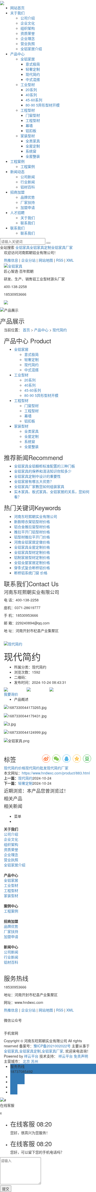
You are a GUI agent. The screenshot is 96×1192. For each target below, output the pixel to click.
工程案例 (17, 161)
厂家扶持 (27, 202)
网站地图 (46, 260)
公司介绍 (27, 17)
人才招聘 (17, 212)
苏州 (34, 1061)
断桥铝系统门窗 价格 (30, 572)
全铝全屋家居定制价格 (32, 562)
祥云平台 (31, 1056)
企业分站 (28, 260)
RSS (59, 260)
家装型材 (27, 135)
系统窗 (31, 151)
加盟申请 (27, 207)
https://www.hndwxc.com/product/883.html (56, 772)
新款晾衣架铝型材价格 (32, 521)
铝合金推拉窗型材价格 (32, 526)
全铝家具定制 (40, 247)
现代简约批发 (36, 767)
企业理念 (27, 38)
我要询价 (11, 694)
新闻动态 (17, 171)
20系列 (31, 89)
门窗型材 (33, 115)
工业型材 (27, 84)
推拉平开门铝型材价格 (32, 531)
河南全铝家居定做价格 (32, 542)
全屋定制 (33, 145)
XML (70, 260)
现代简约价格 (14, 767)
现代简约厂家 (57, 767)
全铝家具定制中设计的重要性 (37, 476)
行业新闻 (27, 181)
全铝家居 (27, 58)
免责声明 (81, 1056)
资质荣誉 (27, 33)
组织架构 (27, 28)
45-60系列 (34, 99)
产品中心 (17, 53)
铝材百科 (27, 186)
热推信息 (11, 260)
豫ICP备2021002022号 (52, 1045)
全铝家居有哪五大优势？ (34, 481)
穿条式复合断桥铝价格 (32, 567)
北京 (26, 1061)
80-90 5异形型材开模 (43, 105)
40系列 (31, 94)
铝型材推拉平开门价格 (32, 536)
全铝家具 (22, 247)
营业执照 (27, 43)
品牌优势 (27, 197)
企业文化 (27, 23)
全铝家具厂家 (62, 247)
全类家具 (33, 140)
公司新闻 (27, 176)
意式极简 (33, 64)
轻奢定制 (33, 69)
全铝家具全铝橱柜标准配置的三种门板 (44, 466)
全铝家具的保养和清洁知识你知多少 (42, 471)
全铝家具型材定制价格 (32, 552)
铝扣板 (31, 130)
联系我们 (27, 222)
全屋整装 (33, 156)
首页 (26, 329)
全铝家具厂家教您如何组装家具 (39, 486)
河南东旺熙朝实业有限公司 (35, 516)
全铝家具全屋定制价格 (32, 547)
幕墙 (29, 125)
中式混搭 (33, 79)
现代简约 (33, 74)
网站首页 (17, 7)
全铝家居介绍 (31, 48)
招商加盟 (17, 192)
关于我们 (17, 12)
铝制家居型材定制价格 (32, 557)
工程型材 (27, 110)
